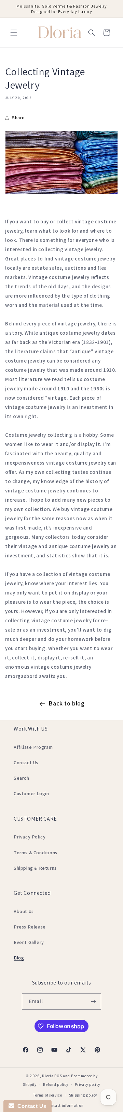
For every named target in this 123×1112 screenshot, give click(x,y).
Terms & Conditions (35, 852)
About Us (24, 911)
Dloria (47, 1076)
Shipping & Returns (35, 868)
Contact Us (26, 762)
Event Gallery (29, 942)
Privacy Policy (29, 837)
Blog (19, 958)
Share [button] (18, 117)
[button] (13, 32)
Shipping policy (83, 1095)
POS (58, 1076)
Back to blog (66, 703)
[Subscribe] (93, 1001)
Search (21, 778)
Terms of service (47, 1095)
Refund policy (55, 1084)
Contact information (64, 1105)
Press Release (30, 927)
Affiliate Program (33, 747)
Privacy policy (87, 1084)
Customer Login (31, 793)
